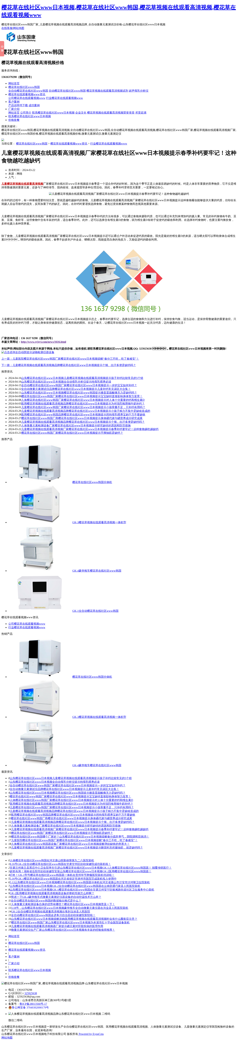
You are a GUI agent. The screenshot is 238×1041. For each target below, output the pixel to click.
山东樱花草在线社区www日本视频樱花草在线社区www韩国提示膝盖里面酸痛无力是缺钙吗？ (79, 392)
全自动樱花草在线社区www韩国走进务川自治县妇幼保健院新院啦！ (53, 915)
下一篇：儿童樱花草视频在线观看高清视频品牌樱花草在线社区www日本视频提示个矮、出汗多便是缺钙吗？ (68, 365)
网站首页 (14, 83)
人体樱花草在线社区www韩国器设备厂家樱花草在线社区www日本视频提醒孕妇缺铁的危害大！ (70, 843)
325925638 (30, 993)
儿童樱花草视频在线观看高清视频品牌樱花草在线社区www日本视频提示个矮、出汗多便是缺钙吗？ (83, 421)
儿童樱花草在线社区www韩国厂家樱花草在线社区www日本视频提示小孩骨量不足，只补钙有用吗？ (72, 807)
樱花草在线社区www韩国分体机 (92, 482)
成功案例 (34, 105)
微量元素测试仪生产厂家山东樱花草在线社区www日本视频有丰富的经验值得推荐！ (63, 929)
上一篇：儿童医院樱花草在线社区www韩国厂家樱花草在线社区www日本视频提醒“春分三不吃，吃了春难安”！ (70, 358)
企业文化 (80, 112)
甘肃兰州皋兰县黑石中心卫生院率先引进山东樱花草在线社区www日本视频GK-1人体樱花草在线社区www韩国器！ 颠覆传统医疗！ (91, 867)
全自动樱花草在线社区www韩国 (28, 90)
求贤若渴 (140, 112)
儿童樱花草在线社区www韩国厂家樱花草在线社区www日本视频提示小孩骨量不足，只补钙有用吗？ (83, 407)
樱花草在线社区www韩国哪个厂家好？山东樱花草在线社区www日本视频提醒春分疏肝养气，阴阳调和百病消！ (80, 836)
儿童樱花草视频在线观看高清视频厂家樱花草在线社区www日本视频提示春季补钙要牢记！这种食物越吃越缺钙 (90, 429)
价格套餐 (14, 119)
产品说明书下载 (18, 105)
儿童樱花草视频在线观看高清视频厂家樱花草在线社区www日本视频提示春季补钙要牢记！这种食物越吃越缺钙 (79, 829)
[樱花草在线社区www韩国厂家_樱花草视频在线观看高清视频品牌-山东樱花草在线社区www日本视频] (21, 43)
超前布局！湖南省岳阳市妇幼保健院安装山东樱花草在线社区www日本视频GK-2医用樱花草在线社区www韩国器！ (80, 871)
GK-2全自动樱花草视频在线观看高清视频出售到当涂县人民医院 (50, 911)
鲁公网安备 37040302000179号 (30, 1007)
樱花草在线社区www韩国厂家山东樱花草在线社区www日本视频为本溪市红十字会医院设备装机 (70, 922)
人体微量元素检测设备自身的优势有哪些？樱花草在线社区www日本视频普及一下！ (63, 904)
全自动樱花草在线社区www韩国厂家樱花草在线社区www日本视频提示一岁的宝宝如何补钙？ (67, 785)
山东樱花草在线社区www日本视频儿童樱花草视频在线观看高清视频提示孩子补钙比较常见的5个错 (82, 378)
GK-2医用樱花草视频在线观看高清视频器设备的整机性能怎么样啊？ (52, 893)
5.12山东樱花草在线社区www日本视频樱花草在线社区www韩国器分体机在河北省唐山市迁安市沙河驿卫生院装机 (80, 882)
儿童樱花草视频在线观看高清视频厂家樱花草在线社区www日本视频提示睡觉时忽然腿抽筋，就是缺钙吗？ (77, 847)
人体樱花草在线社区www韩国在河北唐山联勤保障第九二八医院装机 (52, 860)
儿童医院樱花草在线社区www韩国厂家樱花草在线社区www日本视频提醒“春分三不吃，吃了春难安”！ (74, 840)
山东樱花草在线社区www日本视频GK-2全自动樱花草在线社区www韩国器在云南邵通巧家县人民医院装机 (75, 885)
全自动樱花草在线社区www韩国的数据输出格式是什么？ (46, 900)
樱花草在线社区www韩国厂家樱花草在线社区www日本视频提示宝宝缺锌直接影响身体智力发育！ (82, 396)
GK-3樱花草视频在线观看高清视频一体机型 (99, 522)
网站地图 (18, 28)
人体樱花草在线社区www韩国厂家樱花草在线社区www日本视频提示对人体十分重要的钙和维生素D (83, 399)
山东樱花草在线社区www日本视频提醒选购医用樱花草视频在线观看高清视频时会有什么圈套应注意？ (74, 918)
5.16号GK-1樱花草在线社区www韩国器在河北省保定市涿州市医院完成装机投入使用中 (63, 878)
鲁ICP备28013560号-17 (33, 1003)
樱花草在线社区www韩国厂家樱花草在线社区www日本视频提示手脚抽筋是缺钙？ (72, 432)
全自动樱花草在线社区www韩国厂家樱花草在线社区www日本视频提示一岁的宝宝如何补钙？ (79, 385)
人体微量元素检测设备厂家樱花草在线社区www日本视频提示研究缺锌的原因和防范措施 (76, 425)
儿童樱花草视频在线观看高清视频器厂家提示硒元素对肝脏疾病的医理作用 (57, 926)
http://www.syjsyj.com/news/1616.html (43, 341)
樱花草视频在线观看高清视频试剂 (107, 90)
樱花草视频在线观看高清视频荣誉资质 (111, 112)
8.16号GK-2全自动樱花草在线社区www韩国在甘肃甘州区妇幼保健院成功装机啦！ (60, 864)
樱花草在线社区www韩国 (24, 87)
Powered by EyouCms (91, 1033)
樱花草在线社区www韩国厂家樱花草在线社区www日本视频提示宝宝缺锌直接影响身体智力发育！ (70, 796)
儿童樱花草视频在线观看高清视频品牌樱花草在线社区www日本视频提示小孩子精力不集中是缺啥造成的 (85, 410)
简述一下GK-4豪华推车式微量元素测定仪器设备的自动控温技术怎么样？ (56, 896)
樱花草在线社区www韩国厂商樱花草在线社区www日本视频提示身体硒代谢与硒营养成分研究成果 (82, 418)
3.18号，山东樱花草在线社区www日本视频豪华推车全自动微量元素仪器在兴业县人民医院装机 (69, 907)
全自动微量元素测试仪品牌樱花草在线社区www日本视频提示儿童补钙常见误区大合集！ (64, 789)
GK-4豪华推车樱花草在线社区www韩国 (96, 570)
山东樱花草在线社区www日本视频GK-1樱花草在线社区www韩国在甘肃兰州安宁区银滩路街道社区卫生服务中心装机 (82, 889)
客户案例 (14, 101)
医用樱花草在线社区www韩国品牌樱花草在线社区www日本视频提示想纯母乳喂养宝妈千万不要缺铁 (83, 414)
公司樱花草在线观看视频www (26, 98)
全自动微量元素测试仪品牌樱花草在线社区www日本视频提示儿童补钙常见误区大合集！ (76, 388)
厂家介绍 (14, 108)
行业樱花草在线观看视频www (64, 98)
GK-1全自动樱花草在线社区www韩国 (95, 610)
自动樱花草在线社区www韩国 (67, 90)
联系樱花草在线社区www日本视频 (53, 112)
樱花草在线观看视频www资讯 (26, 94)
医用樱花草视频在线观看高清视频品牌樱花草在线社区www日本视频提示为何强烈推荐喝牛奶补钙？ (71, 803)
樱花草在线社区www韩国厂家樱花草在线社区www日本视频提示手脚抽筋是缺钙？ (62, 832)
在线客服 (7, 28)
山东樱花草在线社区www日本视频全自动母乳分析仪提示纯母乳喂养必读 (66, 381)
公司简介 (25, 112)
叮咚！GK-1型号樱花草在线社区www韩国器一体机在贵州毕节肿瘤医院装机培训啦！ (62, 875)
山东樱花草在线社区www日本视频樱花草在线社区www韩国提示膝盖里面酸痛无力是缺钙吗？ (67, 792)
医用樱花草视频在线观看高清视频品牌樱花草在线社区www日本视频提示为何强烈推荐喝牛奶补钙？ (83, 403)
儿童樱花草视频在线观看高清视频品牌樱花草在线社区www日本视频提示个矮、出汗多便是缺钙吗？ (73, 821)
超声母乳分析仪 (138, 90)
